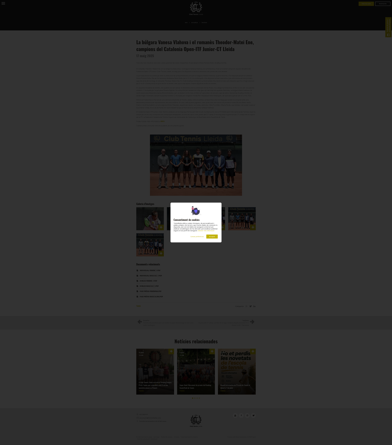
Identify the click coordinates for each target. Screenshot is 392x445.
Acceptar (212, 237)
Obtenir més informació (206, 231)
